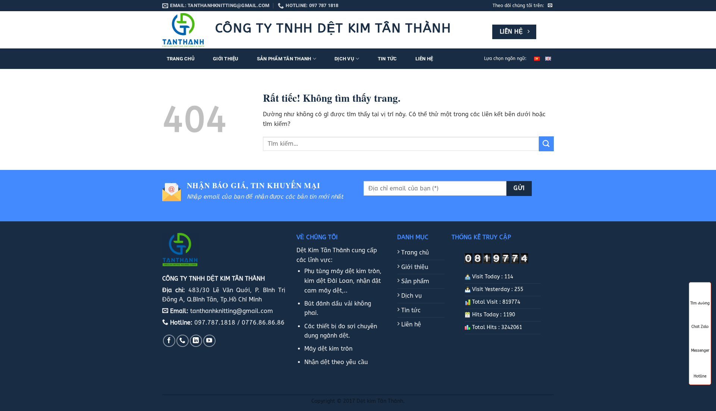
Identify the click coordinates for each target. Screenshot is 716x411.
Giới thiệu (226, 58)
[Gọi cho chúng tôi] (182, 341)
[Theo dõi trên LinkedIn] (196, 341)
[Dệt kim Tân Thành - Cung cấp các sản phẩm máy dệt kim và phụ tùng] (183, 30)
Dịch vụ (344, 58)
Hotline (700, 375)
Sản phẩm (414, 281)
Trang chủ (181, 58)
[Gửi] (546, 143)
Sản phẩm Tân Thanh (284, 58)
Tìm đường (700, 303)
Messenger (700, 350)
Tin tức (387, 58)
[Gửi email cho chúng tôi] (550, 5)
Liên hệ (424, 58)
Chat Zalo (700, 327)
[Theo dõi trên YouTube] (209, 341)
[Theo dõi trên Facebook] (169, 341)
